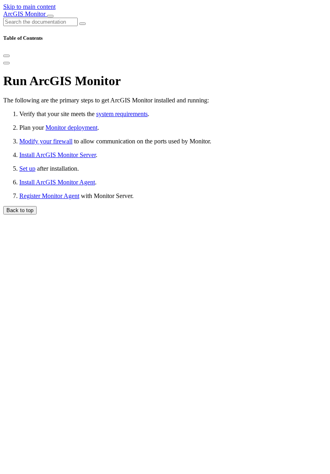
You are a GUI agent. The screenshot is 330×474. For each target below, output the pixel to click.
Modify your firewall (45, 141)
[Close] (6, 56)
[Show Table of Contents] (6, 63)
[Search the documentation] (82, 23)
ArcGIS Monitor (25, 13)
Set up (27, 168)
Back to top (19, 210)
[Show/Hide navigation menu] (50, 16)
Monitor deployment (71, 127)
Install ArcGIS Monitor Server (57, 154)
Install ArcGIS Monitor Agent (57, 182)
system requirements (122, 113)
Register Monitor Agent (49, 195)
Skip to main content (29, 6)
